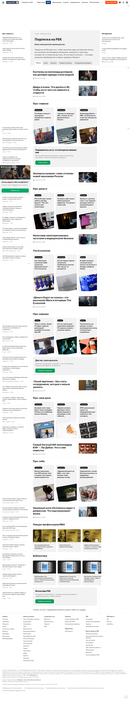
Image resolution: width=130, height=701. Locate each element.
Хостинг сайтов (90, 640)
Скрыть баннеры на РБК (72, 619)
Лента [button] (46, 63)
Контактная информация (93, 621)
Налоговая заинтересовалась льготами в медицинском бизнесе (53, 237)
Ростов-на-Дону (27, 643)
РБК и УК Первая (7, 142)
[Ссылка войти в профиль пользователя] (127, 2)
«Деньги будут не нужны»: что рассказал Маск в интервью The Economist (52, 300)
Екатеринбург (27, 621)
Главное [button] (38, 62)
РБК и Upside (6, 421)
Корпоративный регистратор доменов (94, 637)
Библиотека (40, 556)
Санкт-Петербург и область (31, 619)
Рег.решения (89, 642)
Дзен (45, 626)
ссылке (82, 609)
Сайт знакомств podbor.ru (93, 647)
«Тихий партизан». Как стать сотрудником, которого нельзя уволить (51, 384)
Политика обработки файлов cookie (13, 690)
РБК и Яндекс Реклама (8, 162)
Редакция (88, 624)
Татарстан (26, 646)
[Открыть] (15, 2)
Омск (24, 626)
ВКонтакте (47, 619)
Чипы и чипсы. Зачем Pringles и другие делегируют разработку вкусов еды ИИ (114, 58)
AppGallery (110, 624)
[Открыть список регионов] (120, 2)
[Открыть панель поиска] (123, 2)
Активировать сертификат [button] (83, 63)
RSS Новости (69, 631)
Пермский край (27, 641)
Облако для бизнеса (92, 633)
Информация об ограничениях (12, 688)
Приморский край (28, 660)
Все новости (7, 34)
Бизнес (83, 257)
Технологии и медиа (8, 502)
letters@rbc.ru (33, 675)
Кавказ (25, 653)
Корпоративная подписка (72, 624)
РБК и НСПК (5, 341)
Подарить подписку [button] (65, 63)
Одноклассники (48, 621)
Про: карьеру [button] (41, 314)
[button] (120, 2)
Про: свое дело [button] (42, 398)
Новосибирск (27, 624)
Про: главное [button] (40, 103)
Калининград (27, 633)
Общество (5, 52)
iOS (108, 619)
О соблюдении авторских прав (34, 688)
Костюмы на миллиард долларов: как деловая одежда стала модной (53, 73)
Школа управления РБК (92, 655)
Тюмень (25, 648)
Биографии (5, 633)
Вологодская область (29, 631)
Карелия (25, 655)
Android (109, 621)
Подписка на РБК (70, 621)
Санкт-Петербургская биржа (32, 680)
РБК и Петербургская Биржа (10, 381)
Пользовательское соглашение (55, 688)
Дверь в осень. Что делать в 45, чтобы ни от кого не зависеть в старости (51, 90)
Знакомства (89, 645)
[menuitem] (27, 2)
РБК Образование (7, 638)
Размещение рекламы (92, 626)
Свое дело (38, 404)
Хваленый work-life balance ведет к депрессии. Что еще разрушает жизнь (54, 511)
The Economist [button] (41, 251)
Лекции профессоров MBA (49, 524)
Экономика (5, 260)
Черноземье (26, 651)
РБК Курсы (89, 652)
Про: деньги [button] (40, 189)
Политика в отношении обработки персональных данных (85, 688)
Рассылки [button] (53, 63)
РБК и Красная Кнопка (8, 530)
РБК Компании (90, 650)
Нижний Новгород (28, 638)
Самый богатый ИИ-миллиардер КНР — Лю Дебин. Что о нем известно (52, 448)
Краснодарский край (29, 636)
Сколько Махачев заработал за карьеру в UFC (114, 49)
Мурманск (26, 658)
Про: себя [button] (38, 461)
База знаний (5, 636)
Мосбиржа (20, 680)
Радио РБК (10, 2)
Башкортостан (27, 629)
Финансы (38, 195)
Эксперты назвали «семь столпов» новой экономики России (53, 175)
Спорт (4, 133)
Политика (5, 43)
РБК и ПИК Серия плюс (9, 251)
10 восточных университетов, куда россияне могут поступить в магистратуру (113, 39)
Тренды (104, 43)
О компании (89, 619)
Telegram (47, 624)
